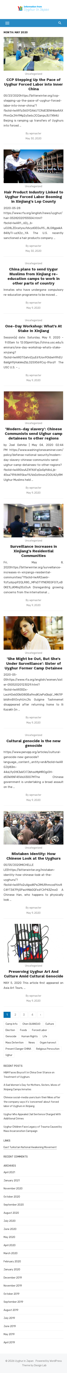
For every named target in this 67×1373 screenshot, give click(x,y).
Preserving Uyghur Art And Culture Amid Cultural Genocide (33, 973)
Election (10, 1030)
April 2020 (10, 1245)
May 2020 (9, 1237)
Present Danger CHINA (18, 1048)
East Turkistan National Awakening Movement (30, 1147)
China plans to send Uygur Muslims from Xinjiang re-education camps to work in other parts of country (34, 276)
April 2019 (9, 1342)
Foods (23, 1030)
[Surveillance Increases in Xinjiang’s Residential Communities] (33, 520)
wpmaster (35, 133)
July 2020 (10, 1220)
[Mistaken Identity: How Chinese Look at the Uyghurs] (33, 828)
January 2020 (12, 1269)
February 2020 (12, 1261)
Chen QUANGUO (31, 1023)
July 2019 (9, 1318)
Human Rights (29, 1036)
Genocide (11, 1036)
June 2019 (10, 1326)
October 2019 (11, 1293)
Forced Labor (39, 1030)
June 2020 (10, 1229)
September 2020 (14, 1204)
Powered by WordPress (49, 1361)
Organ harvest (48, 1042)
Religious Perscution (47, 1048)
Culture (49, 1023)
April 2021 (9, 1172)
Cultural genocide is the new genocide (33, 743)
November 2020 (13, 1188)
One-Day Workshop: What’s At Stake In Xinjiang (33, 328)
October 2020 (12, 1196)
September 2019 (13, 1301)
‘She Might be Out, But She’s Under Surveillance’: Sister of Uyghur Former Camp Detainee (33, 663)
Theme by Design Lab (34, 1365)
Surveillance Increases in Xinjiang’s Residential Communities (33, 551)
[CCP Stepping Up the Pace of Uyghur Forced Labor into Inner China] (33, 53)
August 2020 (11, 1212)
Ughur (9, 1055)
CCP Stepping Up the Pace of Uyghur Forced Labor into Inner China (33, 84)
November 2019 (13, 1285)
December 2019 (13, 1277)
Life (45, 1036)
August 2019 (11, 1310)
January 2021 (12, 1180)
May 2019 (9, 1334)
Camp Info (12, 1023)
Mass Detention (15, 1042)
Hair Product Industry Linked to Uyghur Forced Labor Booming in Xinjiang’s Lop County (33, 197)
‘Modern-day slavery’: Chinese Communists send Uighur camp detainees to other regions (33, 434)
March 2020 (11, 1253)
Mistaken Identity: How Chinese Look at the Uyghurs (33, 856)
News (32, 1042)
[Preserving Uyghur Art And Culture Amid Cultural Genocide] (33, 943)
